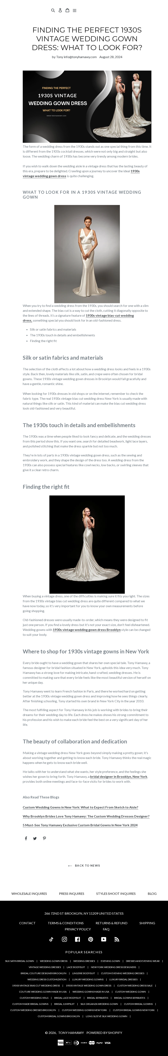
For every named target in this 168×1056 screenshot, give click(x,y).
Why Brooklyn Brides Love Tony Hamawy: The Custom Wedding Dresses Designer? (86, 816)
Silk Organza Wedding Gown (99, 1003)
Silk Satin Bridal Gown (19, 961)
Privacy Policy (78, 929)
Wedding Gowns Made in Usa (91, 991)
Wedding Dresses (84, 961)
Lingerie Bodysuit (83, 973)
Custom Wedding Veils (34, 997)
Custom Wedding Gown (130, 991)
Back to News (87, 865)
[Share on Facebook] (26, 838)
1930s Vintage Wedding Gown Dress (88, 985)
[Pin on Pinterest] (44, 838)
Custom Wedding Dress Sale (135, 985)
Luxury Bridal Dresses (123, 979)
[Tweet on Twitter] (35, 838)
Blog (152, 893)
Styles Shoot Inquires (116, 893)
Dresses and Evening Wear (143, 961)
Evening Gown (110, 961)
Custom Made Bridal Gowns (30, 1003)
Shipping (147, 923)
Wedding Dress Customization (46, 979)
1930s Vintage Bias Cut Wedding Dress (36, 985)
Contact (27, 923)
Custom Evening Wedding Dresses (122, 973)
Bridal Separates (97, 997)
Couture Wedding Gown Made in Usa (43, 991)
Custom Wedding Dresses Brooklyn (33, 1010)
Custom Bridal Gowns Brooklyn (59, 1016)
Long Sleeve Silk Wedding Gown (106, 1016)
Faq (106, 929)
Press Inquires (71, 893)
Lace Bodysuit (76, 967)
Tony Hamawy (71, 1033)
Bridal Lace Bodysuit (67, 997)
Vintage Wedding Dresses (45, 967)
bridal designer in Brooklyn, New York (118, 776)
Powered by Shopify (104, 1033)
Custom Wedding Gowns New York (84, 1010)
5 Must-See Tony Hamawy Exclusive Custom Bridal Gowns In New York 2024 (80, 825)
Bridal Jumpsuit (64, 1003)
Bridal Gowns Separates (129, 997)
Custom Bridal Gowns (138, 1003)
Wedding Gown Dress (53, 961)
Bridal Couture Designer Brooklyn (43, 973)
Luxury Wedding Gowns (87, 979)
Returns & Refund (111, 923)
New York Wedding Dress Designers (113, 967)
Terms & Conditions (66, 923)
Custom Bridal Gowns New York (134, 1010)
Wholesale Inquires (29, 893)
